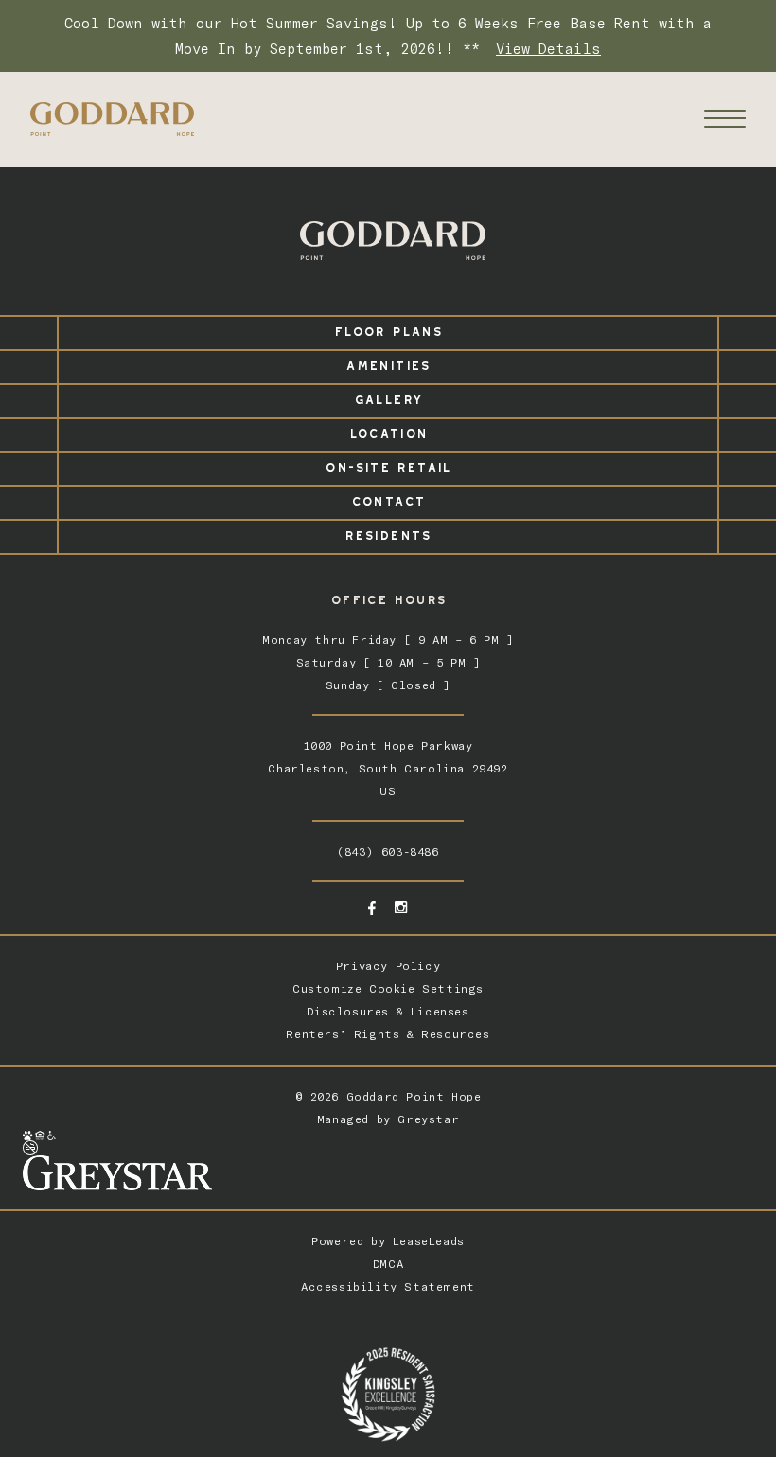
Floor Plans (388, 329)
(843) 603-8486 (387, 851)
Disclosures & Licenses (387, 1011)
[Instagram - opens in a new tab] (401, 907)
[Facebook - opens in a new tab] (372, 908)
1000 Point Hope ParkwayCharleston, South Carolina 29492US (387, 768)
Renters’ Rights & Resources (387, 1034)
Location (388, 431)
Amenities (387, 363)
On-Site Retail (387, 465)
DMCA (388, 1264)
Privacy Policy (388, 966)
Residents (387, 533)
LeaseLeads (429, 1241)
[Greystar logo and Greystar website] (388, 1172)
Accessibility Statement (388, 1286)
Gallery (388, 397)
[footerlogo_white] (392, 240)
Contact (388, 499)
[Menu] (725, 119)
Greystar (428, 1119)
